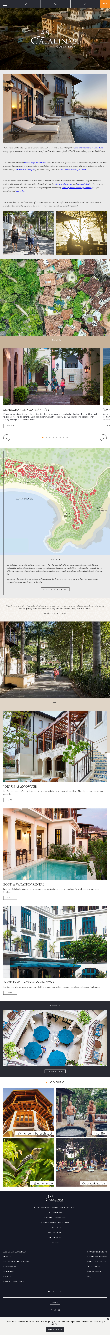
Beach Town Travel (14, 1282)
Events (7, 1277)
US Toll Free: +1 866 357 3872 (55, 1223)
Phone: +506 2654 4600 (55, 1218)
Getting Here (55, 1213)
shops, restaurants (38, 163)
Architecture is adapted (25, 170)
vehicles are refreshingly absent (73, 170)
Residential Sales (96, 1262)
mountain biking (84, 184)
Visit (105, 4)
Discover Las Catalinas (55, 589)
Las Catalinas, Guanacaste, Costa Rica (55, 1208)
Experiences (9, 1267)
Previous (6, 437)
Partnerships (55, 1232)
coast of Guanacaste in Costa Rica (88, 148)
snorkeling (20, 191)
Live (10, 800)
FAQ (89, 1277)
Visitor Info (93, 1267)
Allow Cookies (55, 1330)
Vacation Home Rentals (16, 1262)
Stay (10, 993)
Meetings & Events (97, 1257)
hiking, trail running (63, 184)
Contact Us (55, 1228)
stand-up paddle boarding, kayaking (77, 188)
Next (103, 437)
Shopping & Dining (97, 1252)
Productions (94, 1272)
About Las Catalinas (14, 1252)
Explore (10, 426)
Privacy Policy (96, 1322)
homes (27, 163)
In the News (55, 1237)
